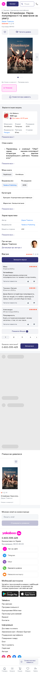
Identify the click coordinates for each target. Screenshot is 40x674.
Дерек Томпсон (8, 21)
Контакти (5, 620)
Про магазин (7, 604)
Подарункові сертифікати (12, 635)
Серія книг (6, 648)
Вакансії (5, 617)
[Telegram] (19, 657)
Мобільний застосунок (12, 581)
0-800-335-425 (10, 347)
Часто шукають (8, 645)
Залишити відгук (20, 260)
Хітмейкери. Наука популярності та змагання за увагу (10, 496)
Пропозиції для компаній (11, 614)
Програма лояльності (10, 607)
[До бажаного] (5, 32)
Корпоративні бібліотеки (11, 610)
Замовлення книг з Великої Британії (16, 632)
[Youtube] (9, 657)
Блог (4, 642)
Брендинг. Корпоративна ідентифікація (16, 10)
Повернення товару (10, 638)
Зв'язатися (29, 346)
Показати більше (18, 331)
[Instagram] (3, 657)
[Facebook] (14, 657)
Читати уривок (25, 32)
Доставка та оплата (10, 628)
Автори (5, 651)
